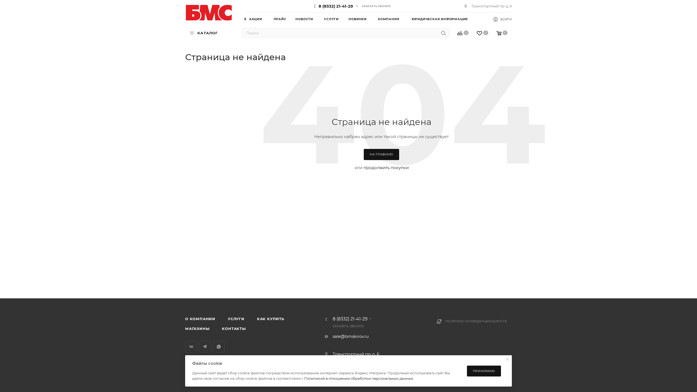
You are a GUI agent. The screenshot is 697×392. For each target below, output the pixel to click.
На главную (381, 154)
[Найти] (443, 33)
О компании (200, 319)
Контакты (234, 328)
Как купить (270, 319)
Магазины (197, 328)
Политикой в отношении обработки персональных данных (358, 378)
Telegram (205, 347)
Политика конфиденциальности (476, 321)
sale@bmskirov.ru (351, 336)
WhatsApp (219, 347)
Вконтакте (191, 347)
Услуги (236, 319)
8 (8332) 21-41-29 (336, 6)
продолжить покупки (386, 167)
